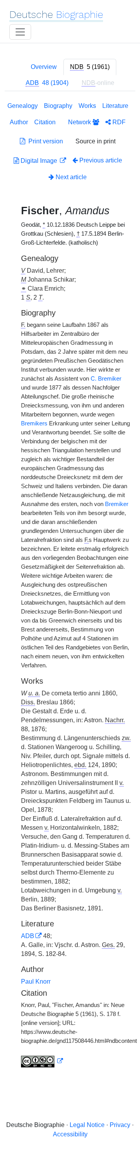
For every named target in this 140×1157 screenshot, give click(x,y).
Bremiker (116, 504)
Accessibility (70, 1134)
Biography (58, 105)
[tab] (89, 67)
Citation (45, 122)
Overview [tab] (44, 66)
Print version (44, 141)
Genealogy (22, 105)
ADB (27, 936)
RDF (118, 122)
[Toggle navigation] (20, 32)
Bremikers (34, 423)
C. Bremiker (106, 379)
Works (87, 105)
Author (19, 122)
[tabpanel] (70, 586)
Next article (70, 177)
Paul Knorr (36, 981)
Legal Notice (87, 1125)
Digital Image (39, 160)
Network (80, 122)
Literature (115, 105)
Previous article (100, 160)
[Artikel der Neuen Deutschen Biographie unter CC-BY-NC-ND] (42, 1061)
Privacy (120, 1125)
